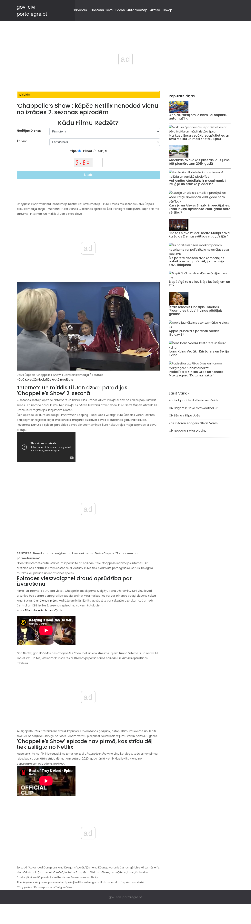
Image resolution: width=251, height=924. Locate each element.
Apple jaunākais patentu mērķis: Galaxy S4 (194, 333)
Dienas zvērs (48, 601)
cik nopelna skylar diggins (187, 430)
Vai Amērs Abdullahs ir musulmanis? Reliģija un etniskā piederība (197, 182)
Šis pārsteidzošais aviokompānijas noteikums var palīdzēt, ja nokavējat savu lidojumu (198, 261)
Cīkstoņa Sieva (102, 10)
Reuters (34, 731)
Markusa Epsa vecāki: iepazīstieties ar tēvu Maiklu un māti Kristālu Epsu (199, 137)
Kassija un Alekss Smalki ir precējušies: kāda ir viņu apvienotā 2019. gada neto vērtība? (199, 209)
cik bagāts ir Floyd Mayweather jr (193, 408)
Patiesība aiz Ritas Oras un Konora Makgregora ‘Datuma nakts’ (196, 374)
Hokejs (167, 10)
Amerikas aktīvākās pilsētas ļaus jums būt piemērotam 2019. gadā (199, 162)
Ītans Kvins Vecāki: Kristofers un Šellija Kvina (199, 353)
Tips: (74, 151)
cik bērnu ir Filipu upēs (184, 415)
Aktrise (155, 10)
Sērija (102, 151)
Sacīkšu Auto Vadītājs (131, 10)
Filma (87, 151)
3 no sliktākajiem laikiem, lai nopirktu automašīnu (198, 117)
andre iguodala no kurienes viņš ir (193, 400)
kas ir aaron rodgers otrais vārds (193, 423)
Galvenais (80, 10)
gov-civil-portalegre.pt (125, 897)
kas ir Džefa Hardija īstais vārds (39, 610)
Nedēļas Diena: (29, 131)
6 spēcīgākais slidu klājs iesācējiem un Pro (199, 283)
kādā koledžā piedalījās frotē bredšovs (45, 379)
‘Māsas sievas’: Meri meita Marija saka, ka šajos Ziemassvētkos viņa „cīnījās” (199, 235)
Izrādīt (88, 174)
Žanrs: (22, 141)
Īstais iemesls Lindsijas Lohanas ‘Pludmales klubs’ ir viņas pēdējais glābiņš (196, 310)
